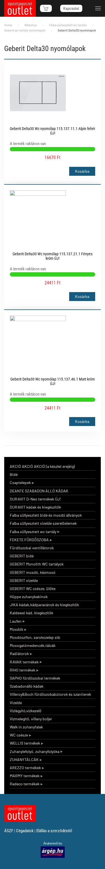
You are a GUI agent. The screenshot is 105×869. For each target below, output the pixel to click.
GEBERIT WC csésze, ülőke (32, 588)
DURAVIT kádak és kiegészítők (35, 507)
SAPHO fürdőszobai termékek (35, 678)
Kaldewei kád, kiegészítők (31, 612)
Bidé (14, 474)
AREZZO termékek (25, 767)
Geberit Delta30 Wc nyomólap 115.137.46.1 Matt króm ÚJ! (52, 381)
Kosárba (82, 171)
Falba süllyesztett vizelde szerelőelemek (43, 523)
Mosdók (16, 629)
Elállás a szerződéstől (54, 830)
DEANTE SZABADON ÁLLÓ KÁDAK (39, 490)
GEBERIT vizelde (24, 580)
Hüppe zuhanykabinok (29, 596)
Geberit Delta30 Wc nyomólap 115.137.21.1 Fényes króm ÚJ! (52, 256)
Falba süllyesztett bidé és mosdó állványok (46, 515)
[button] (98, 8)
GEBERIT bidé (22, 555)
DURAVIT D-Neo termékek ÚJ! (35, 499)
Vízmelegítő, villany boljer (31, 718)
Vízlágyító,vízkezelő (25, 710)
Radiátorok (19, 653)
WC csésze (19, 735)
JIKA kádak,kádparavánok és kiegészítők (44, 604)
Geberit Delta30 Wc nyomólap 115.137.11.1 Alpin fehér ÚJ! (52, 130)
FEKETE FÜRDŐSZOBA (29, 539)
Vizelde (16, 702)
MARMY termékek (24, 775)
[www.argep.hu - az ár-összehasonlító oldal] (53, 851)
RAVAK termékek (24, 661)
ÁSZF (8, 830)
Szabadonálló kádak (26, 686)
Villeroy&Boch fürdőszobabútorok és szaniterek (50, 694)
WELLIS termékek (25, 743)
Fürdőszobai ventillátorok (32, 547)
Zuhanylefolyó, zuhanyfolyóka (34, 751)
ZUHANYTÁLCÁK (24, 759)
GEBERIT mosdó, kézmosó (32, 572)
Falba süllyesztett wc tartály (33, 531)
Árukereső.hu (52, 843)
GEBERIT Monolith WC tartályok (37, 564)
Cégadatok (25, 830)
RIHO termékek (22, 670)
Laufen (16, 621)
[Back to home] (20, 8)
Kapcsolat (71, 8)
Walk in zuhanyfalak (26, 726)
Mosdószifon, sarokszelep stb (35, 637)
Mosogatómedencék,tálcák (32, 645)
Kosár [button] (46, 8)
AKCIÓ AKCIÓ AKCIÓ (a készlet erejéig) (42, 466)
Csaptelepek (20, 482)
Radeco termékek (24, 783)
